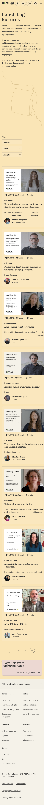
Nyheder (5, 735)
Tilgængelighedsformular (11, 797)
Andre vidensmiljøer (31, 709)
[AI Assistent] (29, 3)
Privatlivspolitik (7, 784)
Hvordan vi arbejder (9, 705)
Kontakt (5, 759)
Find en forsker (29, 735)
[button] (35, 3)
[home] (8, 3)
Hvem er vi (6, 700)
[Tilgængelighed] (17, 3)
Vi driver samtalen (9, 731)
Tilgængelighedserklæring (11, 791)
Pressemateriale (8, 763)
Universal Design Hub (10, 709)
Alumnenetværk (29, 740)
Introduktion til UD (30, 700)
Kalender (5, 740)
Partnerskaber (29, 731)
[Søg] (23, 3)
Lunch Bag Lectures (31, 714)
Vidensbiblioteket (30, 705)
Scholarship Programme (6, 715)
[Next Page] (32, 650)
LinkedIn (5, 754)
